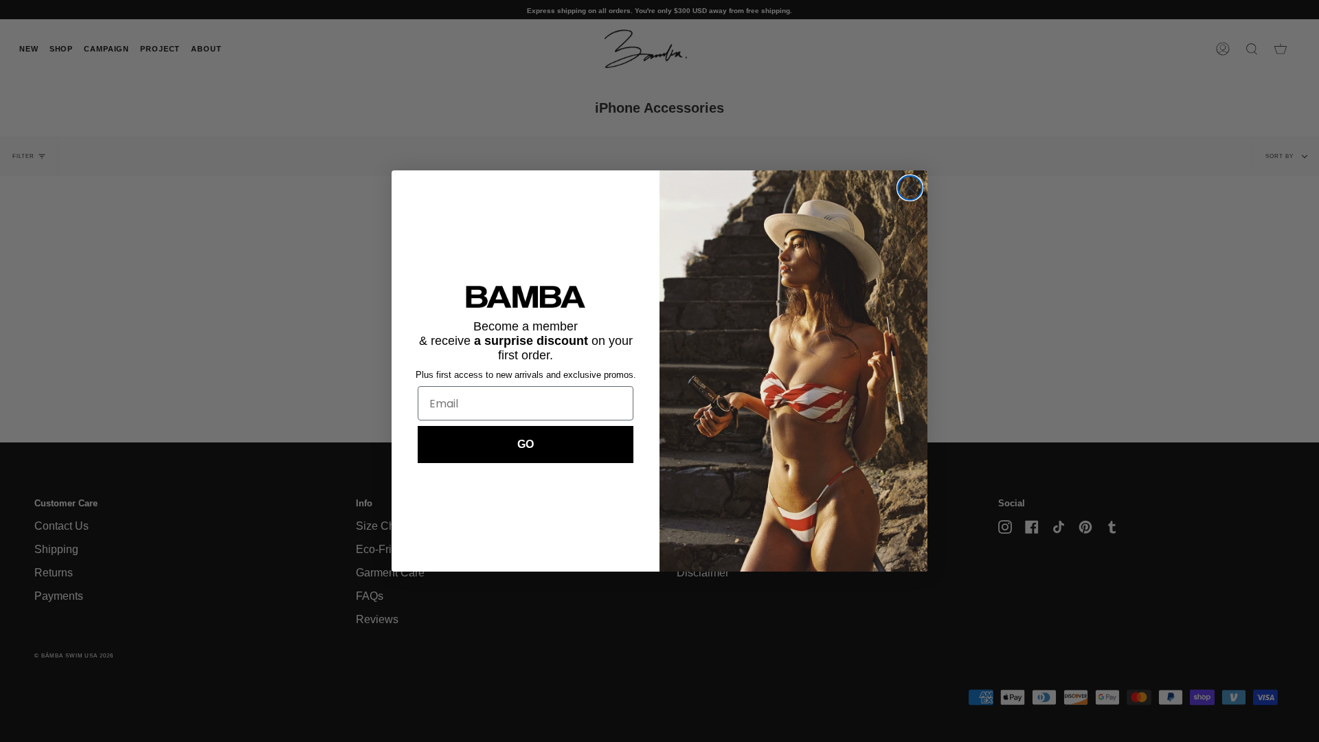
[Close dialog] (910, 188)
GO (525, 444)
